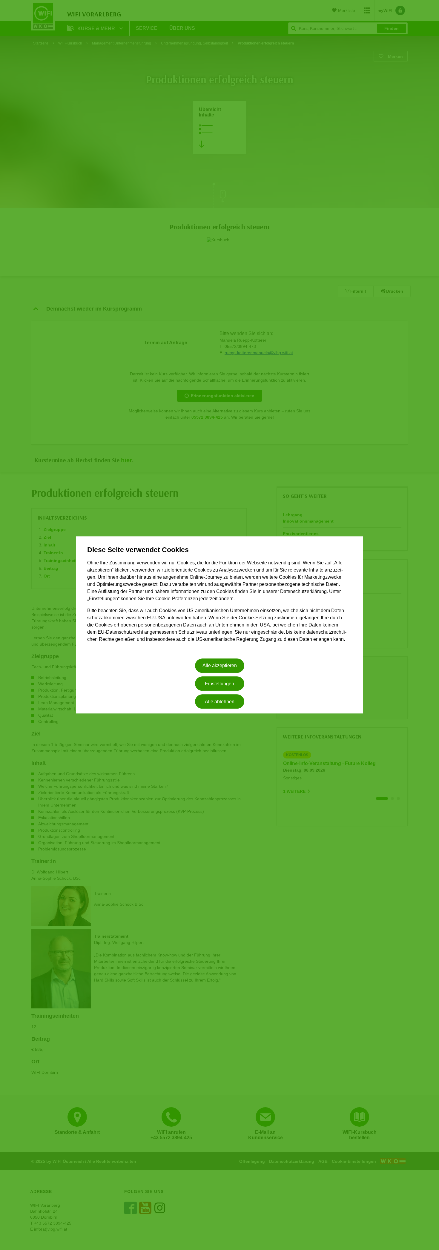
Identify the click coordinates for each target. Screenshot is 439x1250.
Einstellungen (219, 683)
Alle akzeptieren (219, 665)
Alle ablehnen (219, 701)
